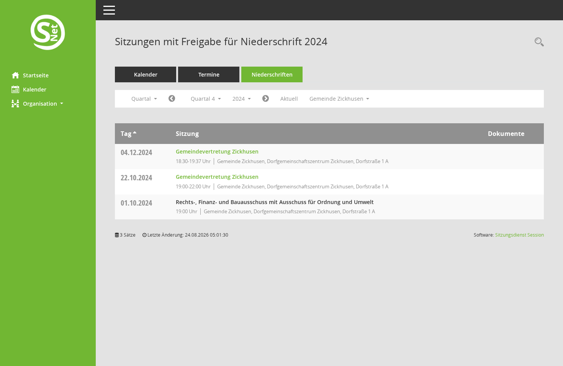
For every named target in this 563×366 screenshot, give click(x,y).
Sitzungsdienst (519, 235)
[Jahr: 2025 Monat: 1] (266, 99)
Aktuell (289, 98)
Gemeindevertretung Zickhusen (217, 151)
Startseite (36, 75)
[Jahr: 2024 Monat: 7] (172, 99)
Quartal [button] (141, 98)
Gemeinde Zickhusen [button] (337, 98)
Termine (208, 74)
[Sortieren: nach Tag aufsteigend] (134, 133)
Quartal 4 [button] (203, 98)
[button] (48, 103)
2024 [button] (239, 98)
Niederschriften (272, 74)
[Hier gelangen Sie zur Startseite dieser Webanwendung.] (48, 33)
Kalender (34, 89)
